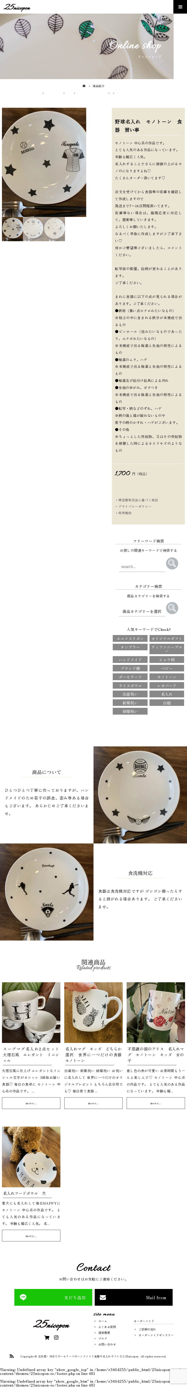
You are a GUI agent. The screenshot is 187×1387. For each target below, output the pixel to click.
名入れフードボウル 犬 (24, 1193)
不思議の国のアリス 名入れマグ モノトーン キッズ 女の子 (156, 1054)
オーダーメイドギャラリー (156, 1335)
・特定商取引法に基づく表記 (136, 500)
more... (31, 1102)
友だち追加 (75, 1297)
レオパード (167, 685)
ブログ (102, 1338)
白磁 (167, 703)
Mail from (156, 1297)
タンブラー (130, 647)
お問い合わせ (107, 1344)
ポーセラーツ (130, 677)
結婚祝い (130, 711)
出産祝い (130, 694)
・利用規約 (123, 513)
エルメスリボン (130, 638)
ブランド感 (130, 668)
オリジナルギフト (166, 638)
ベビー (167, 668)
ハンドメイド (130, 659)
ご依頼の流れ (147, 1329)
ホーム (102, 1321)
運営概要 (104, 1332)
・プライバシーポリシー (133, 506)
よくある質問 (107, 1327)
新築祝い (130, 703)
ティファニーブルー (166, 649)
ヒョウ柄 (167, 659)
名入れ (167, 694)
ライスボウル (130, 685)
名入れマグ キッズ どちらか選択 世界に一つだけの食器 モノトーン (95, 1054)
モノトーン (167, 677)
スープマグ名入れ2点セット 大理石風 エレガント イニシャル (33, 1054)
